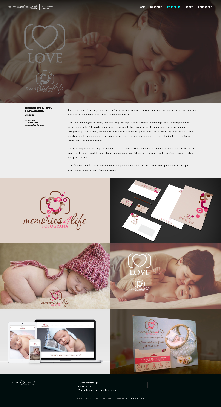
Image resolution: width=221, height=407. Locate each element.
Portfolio (174, 7)
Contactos (205, 7)
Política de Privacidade (135, 398)
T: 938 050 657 (86, 386)
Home (142, 7)
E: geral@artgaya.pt (88, 382)
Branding (156, 7)
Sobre (189, 7)
